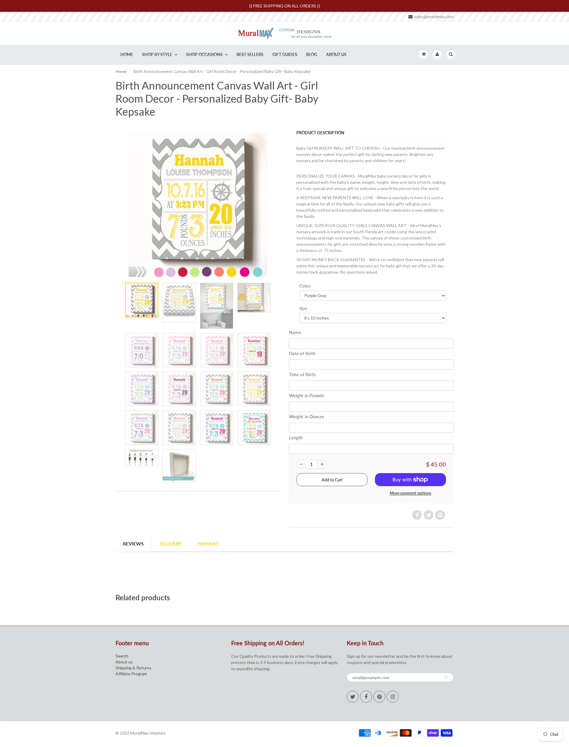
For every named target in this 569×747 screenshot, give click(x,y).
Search (122, 655)
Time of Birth (302, 374)
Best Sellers (249, 54)
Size (303, 308)
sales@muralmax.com (433, 16)
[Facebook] (366, 697)
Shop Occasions (204, 54)
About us (124, 661)
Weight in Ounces (306, 416)
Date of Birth (302, 353)
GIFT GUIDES (284, 54)
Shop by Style (157, 54)
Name (295, 332)
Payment (208, 543)
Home (126, 54)
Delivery (170, 543)
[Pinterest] (379, 697)
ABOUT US (336, 54)
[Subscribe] (446, 677)
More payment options (410, 493)
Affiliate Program (131, 673)
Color (305, 285)
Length (296, 437)
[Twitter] (353, 697)
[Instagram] (393, 697)
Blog (311, 54)
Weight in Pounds (306, 395)
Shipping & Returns (133, 667)
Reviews (133, 543)
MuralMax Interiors (148, 732)
